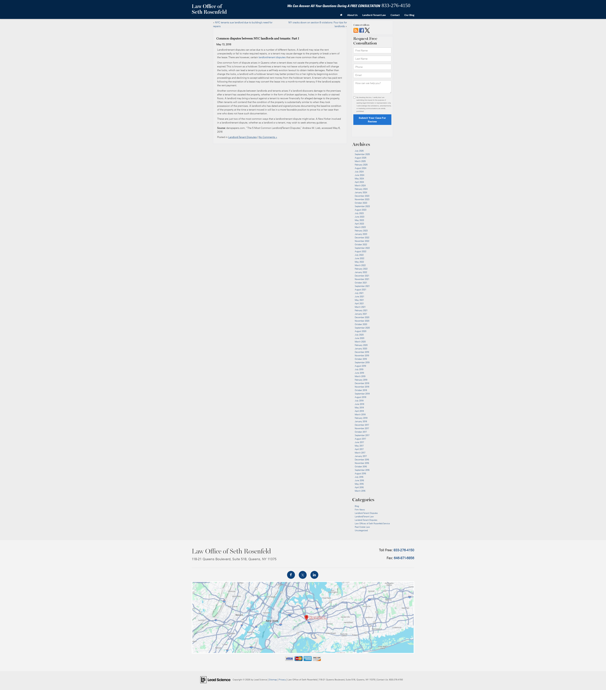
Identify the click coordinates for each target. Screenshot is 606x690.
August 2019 (360, 366)
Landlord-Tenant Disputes (242, 137)
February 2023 (361, 230)
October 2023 (361, 203)
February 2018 (361, 418)
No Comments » (268, 137)
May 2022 (359, 262)
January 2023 (361, 234)
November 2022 (362, 241)
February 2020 (361, 345)
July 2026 (359, 151)
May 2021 (359, 300)
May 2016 (359, 484)
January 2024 (361, 192)
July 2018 (359, 400)
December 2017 (362, 425)
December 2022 (362, 237)
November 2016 (362, 463)
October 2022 (361, 244)
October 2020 (361, 324)
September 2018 (362, 393)
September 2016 (362, 470)
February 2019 (361, 380)
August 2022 (360, 251)
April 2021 (359, 303)
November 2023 (362, 199)
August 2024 (360, 168)
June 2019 (359, 373)
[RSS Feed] (355, 30)
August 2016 (360, 473)
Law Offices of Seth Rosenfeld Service (372, 523)
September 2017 (362, 435)
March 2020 (360, 341)
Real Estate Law (362, 527)
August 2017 (360, 438)
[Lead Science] (215, 679)
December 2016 (362, 459)
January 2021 (361, 314)
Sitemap (273, 679)
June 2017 (359, 442)
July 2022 (359, 255)
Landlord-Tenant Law (374, 14)
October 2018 (361, 390)
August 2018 (360, 397)
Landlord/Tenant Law (364, 516)
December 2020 (362, 317)
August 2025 (360, 157)
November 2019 (362, 355)
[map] (303, 617)
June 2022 (359, 258)
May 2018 (359, 407)
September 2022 (362, 248)
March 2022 (360, 265)
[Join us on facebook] (361, 30)
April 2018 (359, 411)
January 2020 (361, 348)
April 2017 (359, 449)
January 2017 (361, 456)
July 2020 (359, 334)
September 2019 (362, 362)
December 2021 (362, 275)
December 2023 (362, 196)
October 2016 (361, 466)
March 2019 (360, 376)
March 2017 (360, 452)
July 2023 (359, 213)
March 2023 (360, 227)
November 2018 (362, 386)
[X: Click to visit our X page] (302, 575)
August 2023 (360, 209)
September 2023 (362, 206)
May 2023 (359, 220)
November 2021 (362, 279)
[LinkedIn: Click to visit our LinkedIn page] (314, 575)
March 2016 (360, 491)
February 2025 (361, 164)
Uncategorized (361, 530)
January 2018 (361, 421)
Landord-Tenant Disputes (366, 520)
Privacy (282, 679)
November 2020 (362, 321)
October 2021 (361, 282)
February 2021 (361, 310)
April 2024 (359, 182)
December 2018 (362, 383)
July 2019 (359, 369)
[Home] (341, 15)
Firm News (360, 509)
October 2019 (361, 359)
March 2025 (360, 161)
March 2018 (360, 414)
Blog (357, 506)
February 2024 (361, 189)
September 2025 (362, 154)
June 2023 (359, 216)
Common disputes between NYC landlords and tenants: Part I (257, 38)
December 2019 (362, 352)
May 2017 (359, 445)
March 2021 (360, 307)
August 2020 (360, 331)
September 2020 (362, 327)
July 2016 (359, 477)
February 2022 (361, 268)
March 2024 (360, 185)
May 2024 (359, 178)
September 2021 (362, 286)
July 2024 (359, 171)
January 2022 (361, 272)
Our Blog (409, 14)
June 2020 (359, 338)
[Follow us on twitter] (367, 30)
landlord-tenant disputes (272, 57)
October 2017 (361, 432)
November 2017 (362, 428)
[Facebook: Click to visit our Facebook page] (291, 575)
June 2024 (359, 175)
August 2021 (360, 289)
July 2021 (359, 293)
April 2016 (359, 487)
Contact (395, 14)
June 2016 (359, 480)
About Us (352, 14)
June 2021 (359, 296)
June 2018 (359, 404)
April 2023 (359, 223)
